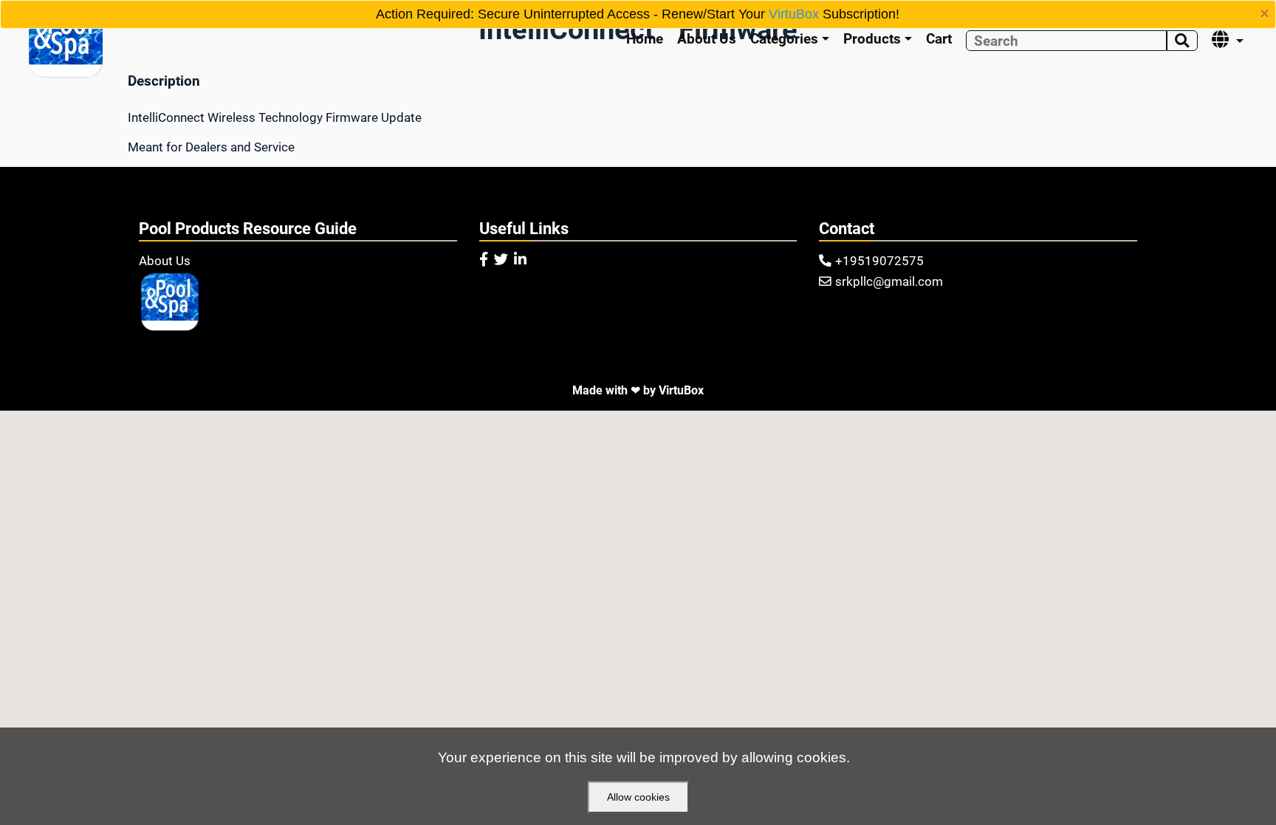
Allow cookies (638, 797)
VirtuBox (794, 14)
